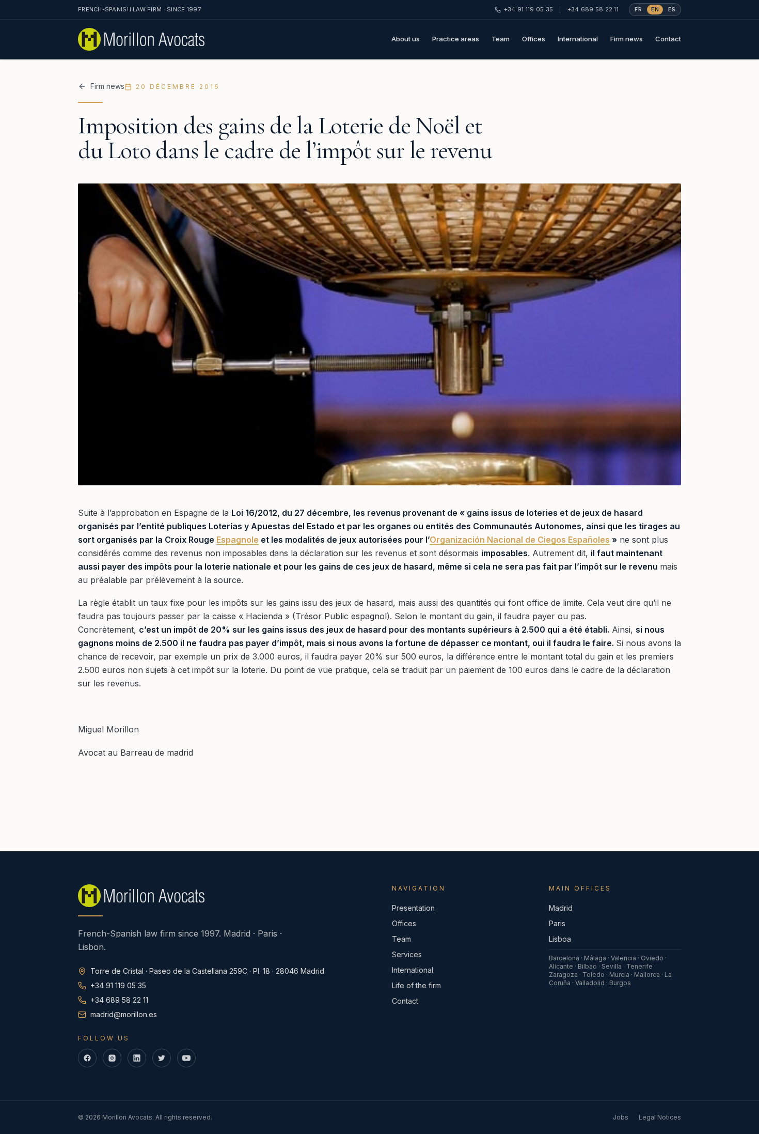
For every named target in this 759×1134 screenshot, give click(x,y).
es (671, 9)
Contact (668, 39)
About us (405, 39)
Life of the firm (416, 985)
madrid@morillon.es (123, 1014)
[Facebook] (87, 1058)
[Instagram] (112, 1058)
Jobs (620, 1117)
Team (501, 39)
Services (407, 954)
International (578, 39)
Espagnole (237, 539)
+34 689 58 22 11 (593, 9)
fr (638, 9)
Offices (533, 39)
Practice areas (455, 39)
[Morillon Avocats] (141, 39)
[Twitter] (161, 1058)
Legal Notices (660, 1117)
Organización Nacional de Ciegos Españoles (520, 539)
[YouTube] (186, 1058)
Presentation (413, 907)
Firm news (626, 39)
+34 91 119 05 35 (528, 9)
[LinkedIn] (137, 1058)
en (655, 9)
